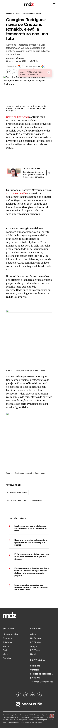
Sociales (7, 658)
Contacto (34, 670)
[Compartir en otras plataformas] (14, 71)
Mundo (6, 646)
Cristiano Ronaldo (16, 193)
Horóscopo (35, 638)
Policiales (7, 642)
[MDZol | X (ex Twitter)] (39, 695)
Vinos (5, 654)
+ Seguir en (12, 66)
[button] (54, 4)
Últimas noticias (10, 634)
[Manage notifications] (52, 716)
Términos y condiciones (41, 682)
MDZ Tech (35, 650)
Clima (33, 634)
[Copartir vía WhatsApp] (8, 71)
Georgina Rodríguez (17, 117)
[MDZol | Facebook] (19, 695)
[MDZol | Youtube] (32, 695)
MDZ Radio (35, 642)
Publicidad (35, 666)
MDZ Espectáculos (15, 58)
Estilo (5, 650)
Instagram (37, 500)
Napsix (33, 654)
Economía (7, 638)
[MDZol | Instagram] (25, 695)
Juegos (33, 646)
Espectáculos (13, 14)
